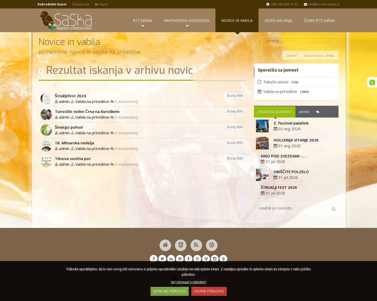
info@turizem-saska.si (323, 4)
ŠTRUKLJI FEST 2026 (279, 187)
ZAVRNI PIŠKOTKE (209, 291)
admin (64, 101)
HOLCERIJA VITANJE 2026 (296, 140)
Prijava (102, 4)
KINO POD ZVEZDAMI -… (283, 155)
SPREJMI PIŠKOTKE (169, 291)
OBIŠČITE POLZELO (291, 171)
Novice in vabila (313, 55)
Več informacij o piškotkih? (188, 282)
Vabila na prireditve (92, 101)
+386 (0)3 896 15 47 (283, 4)
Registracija (81, 4)
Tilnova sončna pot (73, 158)
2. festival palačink (291, 123)
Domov (292, 55)
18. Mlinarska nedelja (74, 142)
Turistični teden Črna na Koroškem (87, 111)
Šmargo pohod (69, 127)
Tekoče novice (280, 81)
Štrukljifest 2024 (70, 95)
